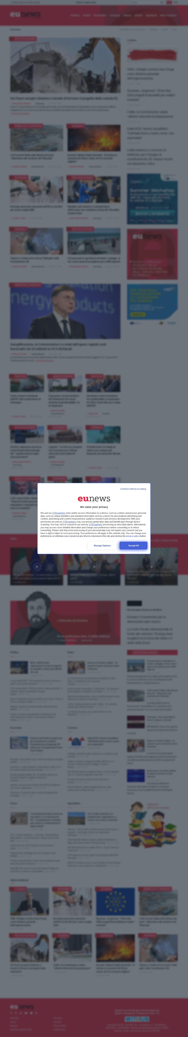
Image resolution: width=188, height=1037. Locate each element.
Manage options (102, 545)
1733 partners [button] (58, 513)
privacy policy (132, 536)
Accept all (133, 545)
